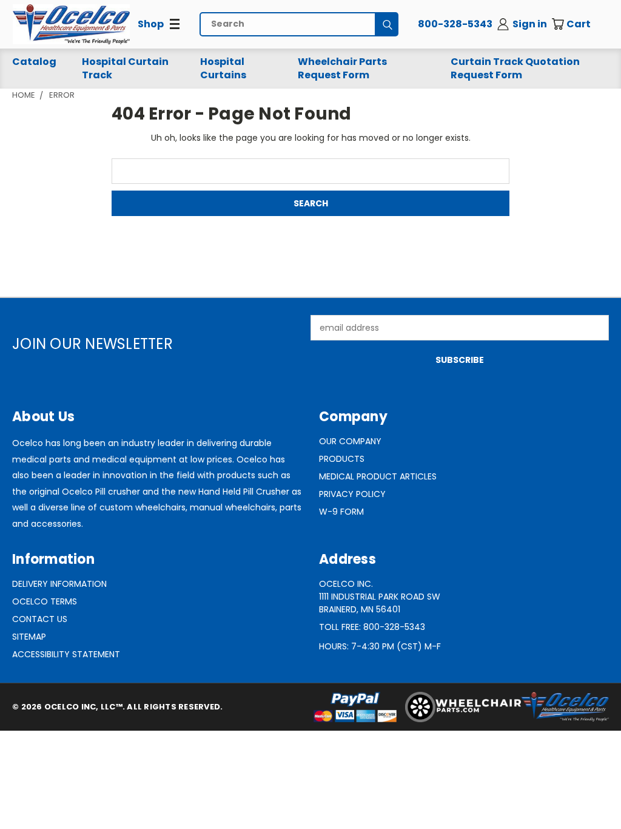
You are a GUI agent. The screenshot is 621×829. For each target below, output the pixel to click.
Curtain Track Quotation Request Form (515, 68)
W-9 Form (341, 512)
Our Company (350, 441)
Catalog (34, 62)
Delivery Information (59, 584)
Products (341, 459)
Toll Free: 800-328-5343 (372, 627)
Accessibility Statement (66, 654)
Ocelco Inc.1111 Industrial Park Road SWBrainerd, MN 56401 (379, 596)
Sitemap (29, 637)
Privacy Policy (352, 494)
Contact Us (39, 619)
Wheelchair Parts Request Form (342, 68)
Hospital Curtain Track (125, 68)
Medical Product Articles (378, 476)
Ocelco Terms (44, 601)
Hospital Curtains (223, 68)
